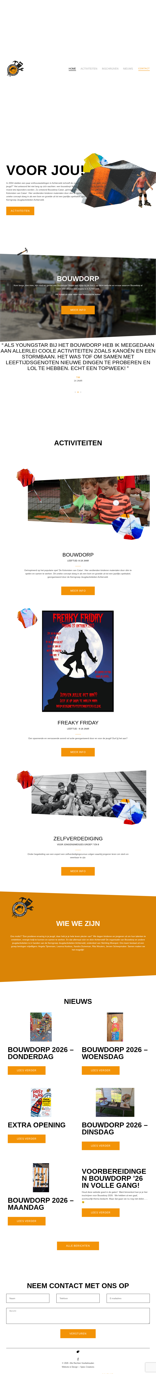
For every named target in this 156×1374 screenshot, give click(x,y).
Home (72, 68)
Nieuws (128, 68)
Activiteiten (89, 68)
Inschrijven (110, 68)
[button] (75, 392)
